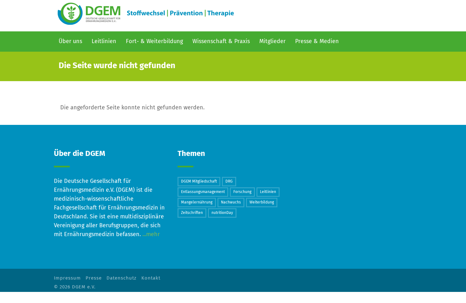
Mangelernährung (196, 202)
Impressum (67, 278)
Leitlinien (268, 192)
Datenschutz (122, 278)
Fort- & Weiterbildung (154, 41)
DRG (229, 182)
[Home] (146, 14)
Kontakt (150, 278)
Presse (94, 278)
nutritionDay (222, 213)
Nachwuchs (231, 202)
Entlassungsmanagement (203, 192)
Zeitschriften (192, 213)
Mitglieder (272, 41)
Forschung (242, 192)
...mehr (150, 234)
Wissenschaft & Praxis (221, 41)
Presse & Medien (317, 41)
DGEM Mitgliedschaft (199, 182)
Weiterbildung (261, 202)
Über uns (70, 41)
